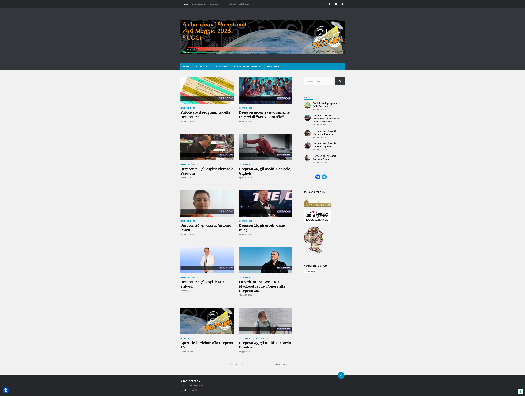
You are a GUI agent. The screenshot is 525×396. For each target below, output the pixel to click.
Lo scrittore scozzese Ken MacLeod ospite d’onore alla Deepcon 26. (262, 286)
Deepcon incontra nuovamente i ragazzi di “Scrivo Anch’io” (265, 114)
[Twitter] (329, 3)
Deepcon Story (216, 4)
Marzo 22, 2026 (187, 351)
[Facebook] (323, 3)
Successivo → (283, 365)
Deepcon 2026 (187, 108)
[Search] (342, 3)
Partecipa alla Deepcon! (248, 66)
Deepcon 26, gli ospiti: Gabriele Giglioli (264, 171)
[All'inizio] (341, 375)
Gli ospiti (200, 66)
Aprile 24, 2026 (187, 177)
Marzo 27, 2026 (245, 295)
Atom (191, 391)
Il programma (220, 66)
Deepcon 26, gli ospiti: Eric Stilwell (202, 284)
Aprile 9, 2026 (186, 291)
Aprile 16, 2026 (245, 234)
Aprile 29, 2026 (187, 121)
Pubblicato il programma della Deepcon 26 (205, 114)
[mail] (335, 3)
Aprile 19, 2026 (245, 177)
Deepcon (194, 381)
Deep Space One (199, 4)
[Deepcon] (262, 37)
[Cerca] (340, 81)
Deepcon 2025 (262, 338)
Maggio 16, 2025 (246, 351)
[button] (6, 390)
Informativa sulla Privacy (239, 4)
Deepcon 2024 (246, 338)
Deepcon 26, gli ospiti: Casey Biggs (262, 227)
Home (185, 4)
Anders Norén (196, 386)
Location (272, 66)
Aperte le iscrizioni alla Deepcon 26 (206, 345)
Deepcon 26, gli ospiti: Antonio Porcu (205, 227)
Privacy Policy (310, 272)
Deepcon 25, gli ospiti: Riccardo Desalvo (265, 345)
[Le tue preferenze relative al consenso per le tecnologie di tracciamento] (520, 391)
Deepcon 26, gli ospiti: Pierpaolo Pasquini (206, 171)
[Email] (330, 177)
